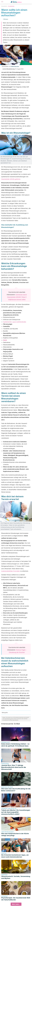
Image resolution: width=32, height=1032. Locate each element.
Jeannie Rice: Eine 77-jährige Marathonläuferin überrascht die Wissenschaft (13, 767)
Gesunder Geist (5, 742)
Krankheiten (11, 6)
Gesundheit (4, 6)
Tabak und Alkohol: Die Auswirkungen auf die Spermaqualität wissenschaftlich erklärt (15, 812)
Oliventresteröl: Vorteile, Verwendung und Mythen (15, 877)
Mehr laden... (16, 904)
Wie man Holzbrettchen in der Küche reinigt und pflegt (15, 834)
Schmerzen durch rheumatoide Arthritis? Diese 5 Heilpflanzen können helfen (17, 297)
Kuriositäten (5, 763)
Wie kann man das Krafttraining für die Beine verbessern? (15, 790)
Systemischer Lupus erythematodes (14, 322)
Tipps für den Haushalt (7, 831)
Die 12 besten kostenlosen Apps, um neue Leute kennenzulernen (15, 856)
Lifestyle (3, 853)
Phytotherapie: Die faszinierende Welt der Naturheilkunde (15, 899)
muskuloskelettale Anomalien (10, 571)
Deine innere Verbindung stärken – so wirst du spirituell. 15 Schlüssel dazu (15, 745)
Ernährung (4, 874)
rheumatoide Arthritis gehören (10, 179)
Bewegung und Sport (7, 787)
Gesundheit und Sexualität (9, 808)
